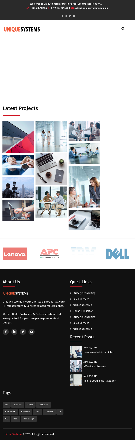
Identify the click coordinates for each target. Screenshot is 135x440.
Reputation (10, 412)
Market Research (82, 305)
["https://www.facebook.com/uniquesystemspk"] (62, 16)
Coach (30, 405)
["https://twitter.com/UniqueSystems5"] (70, 16)
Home (50, 68)
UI (60, 412)
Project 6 (18, 170)
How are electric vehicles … (99, 352)
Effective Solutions (94, 366)
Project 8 (18, 193)
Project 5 (51, 175)
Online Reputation (83, 311)
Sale (38, 412)
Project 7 (84, 194)
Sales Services (81, 299)
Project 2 (51, 142)
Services (49, 412)
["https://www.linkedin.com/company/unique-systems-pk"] (66, 16)
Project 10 (18, 216)
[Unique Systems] (21, 29)
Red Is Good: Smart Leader (99, 380)
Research (25, 412)
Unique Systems (12, 434)
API (6, 405)
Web (16, 419)
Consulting (24, 134)
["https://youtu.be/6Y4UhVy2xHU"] (74, 16)
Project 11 (84, 225)
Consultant (43, 405)
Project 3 (84, 136)
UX (6, 419)
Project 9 (51, 208)
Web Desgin (29, 419)
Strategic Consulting (84, 293)
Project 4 (84, 159)
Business (10, 134)
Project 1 (18, 143)
